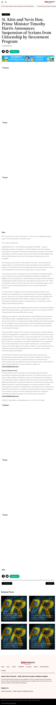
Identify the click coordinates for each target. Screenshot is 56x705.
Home (2, 667)
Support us (14, 51)
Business (29, 667)
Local (8, 667)
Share (3, 232)
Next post (50, 583)
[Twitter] (28, 147)
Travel (14, 667)
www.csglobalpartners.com (10, 366)
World (36, 667)
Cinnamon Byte (12, 703)
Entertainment (44, 667)
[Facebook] (28, 92)
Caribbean (21, 667)
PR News (6, 14)
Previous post (7, 583)
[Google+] (28, 202)
